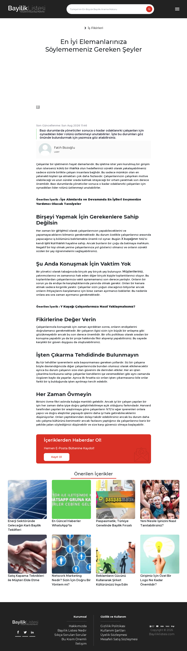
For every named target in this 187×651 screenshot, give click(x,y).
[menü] (37, 107)
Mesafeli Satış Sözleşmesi (119, 639)
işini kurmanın (55, 243)
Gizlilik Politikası (112, 626)
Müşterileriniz (133, 271)
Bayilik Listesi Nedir (72, 630)
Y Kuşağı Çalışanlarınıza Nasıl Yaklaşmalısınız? (97, 306)
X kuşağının (129, 239)
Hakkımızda (78, 626)
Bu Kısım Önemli (74, 639)
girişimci (62, 230)
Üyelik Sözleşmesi (113, 635)
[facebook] (18, 633)
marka (74, 168)
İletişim (81, 643)
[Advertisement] (93, 79)
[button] (95, 28)
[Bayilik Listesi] (26, 9)
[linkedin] (32, 633)
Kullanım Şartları (112, 630)
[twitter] (25, 633)
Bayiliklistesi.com (161, 634)
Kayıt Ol (56, 457)
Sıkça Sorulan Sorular (70, 635)
